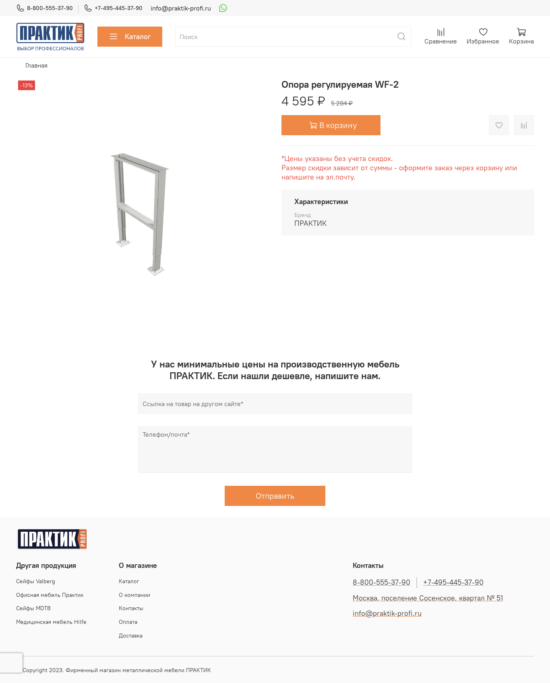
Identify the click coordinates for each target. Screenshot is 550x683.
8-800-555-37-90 (50, 8)
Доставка (131, 635)
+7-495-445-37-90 (119, 8)
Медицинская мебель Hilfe (51, 621)
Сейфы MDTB (33, 608)
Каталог (138, 36)
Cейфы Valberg (35, 581)
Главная (36, 65)
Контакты (131, 608)
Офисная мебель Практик (49, 594)
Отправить (275, 496)
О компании (134, 594)
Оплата (128, 621)
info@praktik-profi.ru (181, 8)
